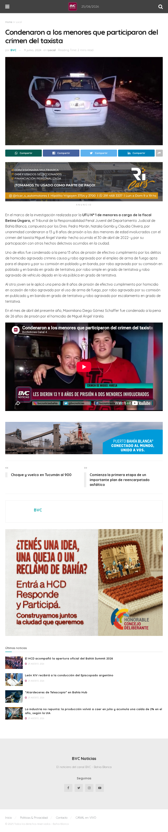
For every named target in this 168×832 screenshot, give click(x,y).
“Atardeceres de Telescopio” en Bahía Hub (56, 692)
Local (19, 22)
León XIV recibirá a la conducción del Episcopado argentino (69, 675)
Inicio (8, 817)
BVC (13, 50)
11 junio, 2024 (32, 50)
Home (8, 22)
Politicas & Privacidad (34, 817)
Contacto (61, 817)
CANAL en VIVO (86, 817)
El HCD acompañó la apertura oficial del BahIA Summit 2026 (69, 658)
